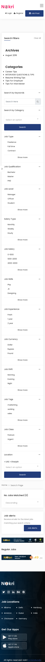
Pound (10, 353)
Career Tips (11, 71)
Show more (23, 157)
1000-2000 (12, 259)
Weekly (11, 229)
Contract (12, 150)
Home (4, 485)
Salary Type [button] (10, 218)
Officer (11, 198)
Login (9, 13)
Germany (23, 618)
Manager (11, 194)
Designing (12, 293)
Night (10, 383)
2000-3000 (12, 263)
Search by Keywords (14, 92)
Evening (11, 379)
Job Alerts (32, 528)
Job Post (35, 13)
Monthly (11, 224)
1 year (10, 319)
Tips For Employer (14, 80)
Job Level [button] (8, 188)
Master (11, 176)
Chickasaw (8, 618)
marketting (12, 405)
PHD (9, 180)
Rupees (11, 349)
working (11, 409)
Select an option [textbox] (14, 119)
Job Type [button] (8, 136)
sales (10, 413)
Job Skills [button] (8, 279)
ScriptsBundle (34, 660)
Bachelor (11, 172)
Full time (11, 146)
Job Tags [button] (8, 399)
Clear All (37, 38)
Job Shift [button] (8, 369)
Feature (11, 435)
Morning (11, 375)
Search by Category (14, 110)
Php (9, 284)
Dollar (10, 345)
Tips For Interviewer (15, 83)
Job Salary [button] (9, 249)
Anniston (8, 613)
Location (8, 454)
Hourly (10, 233)
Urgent (11, 439)
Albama (7, 607)
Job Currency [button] (11, 339)
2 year (10, 323)
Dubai (21, 613)
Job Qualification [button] (12, 166)
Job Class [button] (9, 429)
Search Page (17, 485)
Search (22, 474)
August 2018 (11, 55)
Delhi (21, 607)
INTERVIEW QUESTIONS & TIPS (19, 74)
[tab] (22, 136)
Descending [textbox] (11, 502)
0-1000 (11, 254)
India (35, 613)
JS (9, 289)
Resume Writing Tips (15, 77)
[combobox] (22, 119)
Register (19, 13)
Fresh (10, 314)
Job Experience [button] (11, 309)
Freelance (12, 142)
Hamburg (37, 607)
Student (11, 203)
